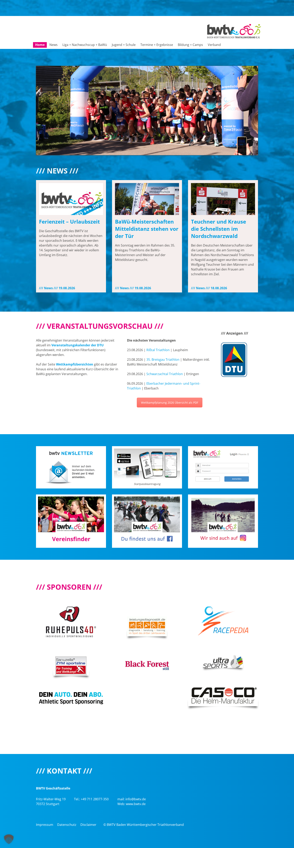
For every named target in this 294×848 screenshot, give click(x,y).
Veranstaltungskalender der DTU (77, 347)
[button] (9, 839)
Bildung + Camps (190, 45)
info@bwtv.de (135, 800)
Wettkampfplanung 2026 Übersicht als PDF (169, 404)
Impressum (44, 826)
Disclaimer (88, 826)
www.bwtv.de (136, 805)
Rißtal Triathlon (158, 351)
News (53, 45)
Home (40, 45)
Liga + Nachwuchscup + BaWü (84, 45)
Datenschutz (66, 826)
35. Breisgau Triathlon (162, 361)
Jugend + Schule (124, 45)
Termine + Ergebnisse (156, 45)
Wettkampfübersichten (74, 366)
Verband (214, 45)
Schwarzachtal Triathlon (164, 375)
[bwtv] (234, 31)
